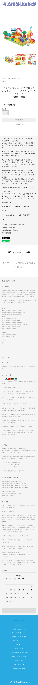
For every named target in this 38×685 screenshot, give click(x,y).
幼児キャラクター (16, 78)
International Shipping (19, 668)
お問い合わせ (19, 644)
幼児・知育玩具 (6, 78)
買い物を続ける (6, 233)
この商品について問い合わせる (11, 230)
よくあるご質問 (19, 660)
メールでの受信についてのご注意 (19, 652)
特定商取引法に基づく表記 (19, 636)
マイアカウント (19, 648)
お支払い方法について (19, 629)
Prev (3, 59)
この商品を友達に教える (9, 227)
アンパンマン (5, 81)
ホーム (19, 625)
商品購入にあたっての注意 (19, 656)
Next (34, 59)
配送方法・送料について (19, 633)
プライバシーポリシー (19, 640)
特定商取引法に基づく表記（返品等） (13, 224)
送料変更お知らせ (19, 664)
